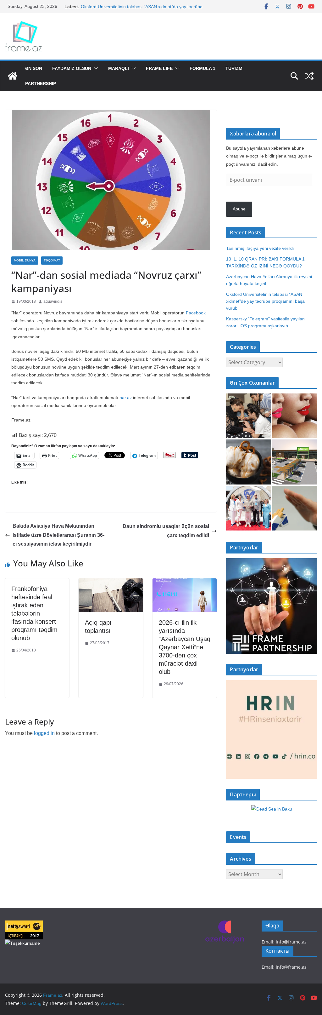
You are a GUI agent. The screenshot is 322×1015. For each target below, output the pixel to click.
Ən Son (33, 68)
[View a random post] (309, 75)
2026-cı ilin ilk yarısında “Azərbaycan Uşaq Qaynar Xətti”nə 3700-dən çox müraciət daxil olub (184, 647)
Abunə (239, 208)
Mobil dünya (25, 260)
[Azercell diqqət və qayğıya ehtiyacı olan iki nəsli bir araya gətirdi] (248, 415)
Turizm (233, 68)
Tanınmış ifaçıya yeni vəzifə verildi (260, 248)
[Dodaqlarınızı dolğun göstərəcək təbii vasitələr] (294, 415)
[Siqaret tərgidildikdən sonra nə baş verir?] (294, 508)
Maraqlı (118, 68)
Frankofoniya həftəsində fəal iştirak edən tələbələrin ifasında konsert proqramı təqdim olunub (34, 613)
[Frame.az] (12, 75)
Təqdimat (52, 260)
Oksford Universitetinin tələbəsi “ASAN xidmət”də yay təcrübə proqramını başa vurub (265, 301)
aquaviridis (52, 301)
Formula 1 (202, 68)
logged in (44, 733)
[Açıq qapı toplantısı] (111, 583)
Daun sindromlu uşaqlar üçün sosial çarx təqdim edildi (166, 531)
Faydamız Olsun (71, 68)
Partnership (40, 83)
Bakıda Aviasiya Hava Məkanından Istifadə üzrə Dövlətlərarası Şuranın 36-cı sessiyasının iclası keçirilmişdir (58, 535)
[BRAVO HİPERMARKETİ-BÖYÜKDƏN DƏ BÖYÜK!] (294, 461)
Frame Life (159, 68)
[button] (94, 68)
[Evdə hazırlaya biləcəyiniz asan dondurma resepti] (248, 461)
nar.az (125, 397)
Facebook (196, 312)
